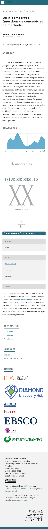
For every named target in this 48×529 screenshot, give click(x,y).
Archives (13, 11)
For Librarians (9, 339)
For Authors (8, 335)
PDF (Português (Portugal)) (20, 233)
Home (5, 11)
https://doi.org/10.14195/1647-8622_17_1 (23, 45)
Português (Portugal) (13, 358)
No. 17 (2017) (23, 11)
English (7, 355)
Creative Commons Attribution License (23, 299)
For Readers (8, 331)
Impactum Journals (19, 500)
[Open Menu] (2, 2)
